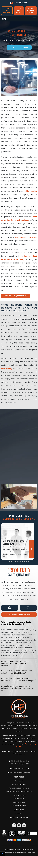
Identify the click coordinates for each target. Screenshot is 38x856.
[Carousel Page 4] (15, 561)
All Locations (19, 814)
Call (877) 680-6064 (19, 47)
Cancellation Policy (19, 806)
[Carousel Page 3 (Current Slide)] (13, 561)
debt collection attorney (25, 237)
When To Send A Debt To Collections (13, 542)
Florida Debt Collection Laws (19, 788)
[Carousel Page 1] (9, 561)
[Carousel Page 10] (28, 561)
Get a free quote (18, 10)
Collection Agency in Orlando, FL (19, 817)
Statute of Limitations (19, 784)
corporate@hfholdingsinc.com (19, 773)
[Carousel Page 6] (20, 561)
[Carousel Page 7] (22, 561)
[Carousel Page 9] (26, 561)
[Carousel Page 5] (18, 561)
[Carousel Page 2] (11, 561)
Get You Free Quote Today (15, 296)
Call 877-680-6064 (31, 10)
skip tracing (31, 191)
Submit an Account (7, 10)
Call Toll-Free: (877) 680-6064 (19, 614)
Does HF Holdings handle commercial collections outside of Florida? (16, 672)
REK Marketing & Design (28, 852)
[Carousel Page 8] (24, 561)
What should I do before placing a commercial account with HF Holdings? (17, 679)
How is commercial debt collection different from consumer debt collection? (15, 663)
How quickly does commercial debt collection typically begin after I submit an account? (17, 688)
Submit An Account (19, 795)
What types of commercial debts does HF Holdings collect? (16, 623)
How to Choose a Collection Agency (19, 792)
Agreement (19, 781)
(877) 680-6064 (23, 768)
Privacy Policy (19, 799)
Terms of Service (19, 802)
